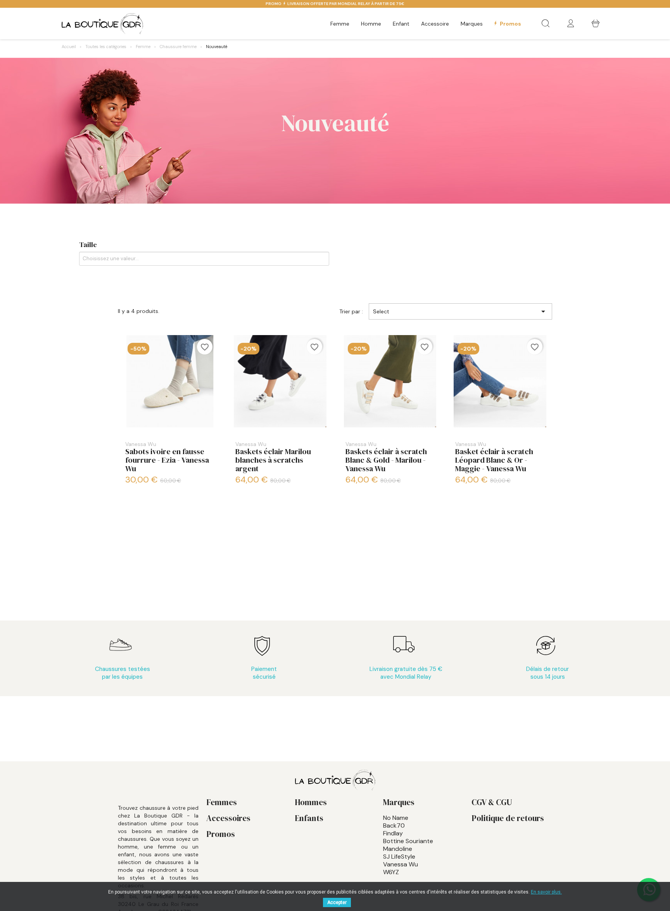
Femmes (221, 802)
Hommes (311, 802)
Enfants (309, 818)
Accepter (337, 902)
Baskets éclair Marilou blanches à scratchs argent (273, 457)
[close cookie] (664, 887)
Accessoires (228, 818)
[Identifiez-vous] (570, 24)
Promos (220, 834)
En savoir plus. (546, 892)
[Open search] (545, 23)
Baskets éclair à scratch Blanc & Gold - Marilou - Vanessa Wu (386, 457)
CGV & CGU (491, 802)
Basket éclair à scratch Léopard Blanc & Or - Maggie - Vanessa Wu (494, 457)
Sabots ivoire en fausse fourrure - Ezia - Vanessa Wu (167, 457)
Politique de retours (507, 818)
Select (460, 311)
